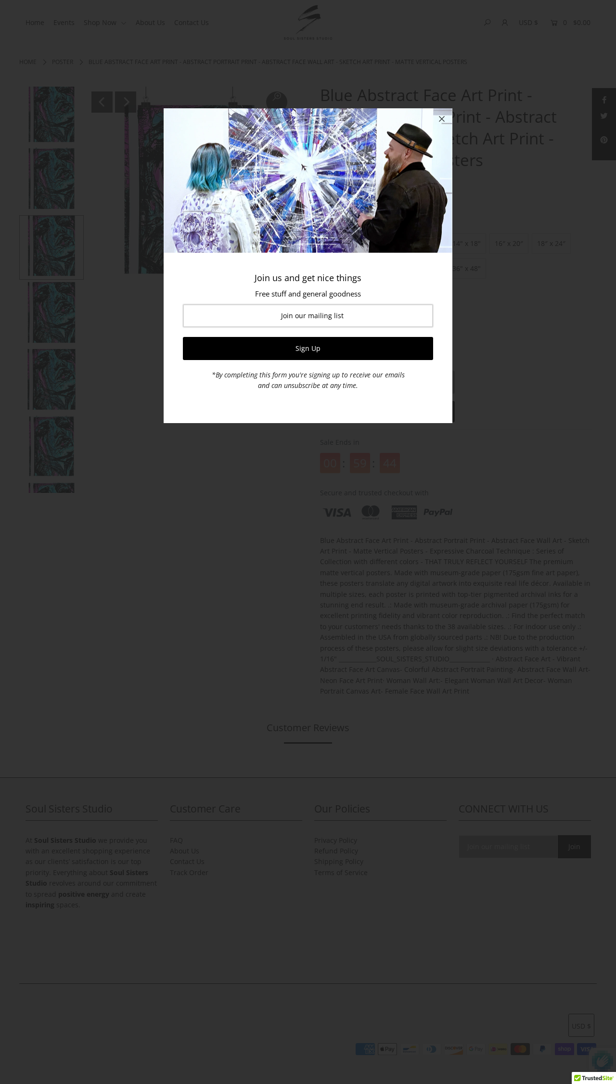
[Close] (441, 118)
